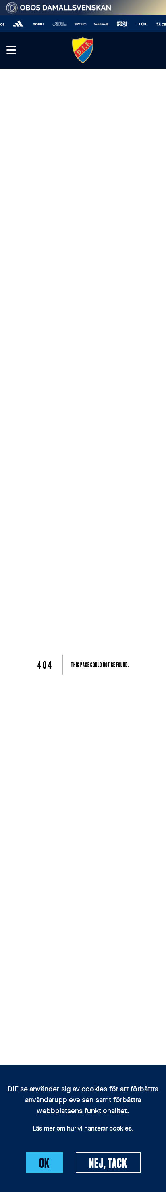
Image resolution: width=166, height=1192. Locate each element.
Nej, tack (108, 1162)
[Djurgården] (83, 50)
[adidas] (16, 24)
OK (44, 1162)
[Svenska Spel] (120, 24)
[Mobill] (37, 24)
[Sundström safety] (99, 24)
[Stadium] (78, 24)
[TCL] (141, 24)
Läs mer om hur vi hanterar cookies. (83, 1129)
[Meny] (10, 50)
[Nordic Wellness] (58, 24)
